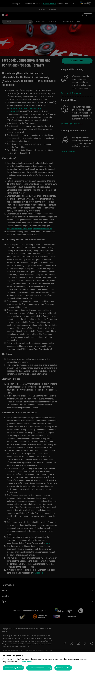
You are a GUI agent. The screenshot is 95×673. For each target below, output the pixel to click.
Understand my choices (13, 668)
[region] (47, 662)
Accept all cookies (63, 668)
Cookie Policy (26, 662)
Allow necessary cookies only (39, 668)
